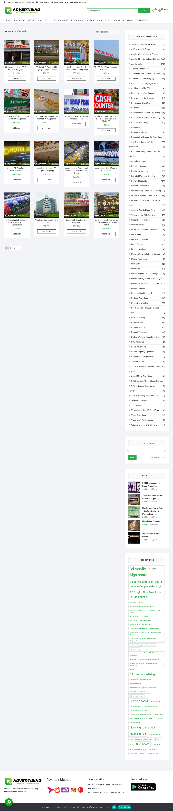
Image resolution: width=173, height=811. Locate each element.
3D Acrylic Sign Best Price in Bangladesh (145, 594)
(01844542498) (43, 2)
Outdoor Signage (138, 288)
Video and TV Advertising (142, 420)
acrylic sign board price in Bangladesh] (142, 645)
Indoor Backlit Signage (140, 220)
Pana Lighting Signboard (141, 293)
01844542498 (95, 788)
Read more (76, 124)
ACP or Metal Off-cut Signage (143, 49)
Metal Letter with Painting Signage (145, 254)
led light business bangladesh (139, 692)
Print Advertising (138, 317)
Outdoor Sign (94, 20)
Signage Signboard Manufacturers (145, 366)
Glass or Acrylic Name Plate (143, 210)
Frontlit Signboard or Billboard (144, 195)
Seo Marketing (137, 361)
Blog (108, 20)
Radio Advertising (138, 347)
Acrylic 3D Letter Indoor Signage (145, 54)
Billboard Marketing (139, 122)
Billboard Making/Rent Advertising (145, 117)
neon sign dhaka (154, 734)
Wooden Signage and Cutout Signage (146, 425)
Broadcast (135, 127)
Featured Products (139, 181)
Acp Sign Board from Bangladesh (140, 620)
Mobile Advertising (139, 259)
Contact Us (142, 20)
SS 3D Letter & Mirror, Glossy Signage (147, 381)
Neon (31, 20)
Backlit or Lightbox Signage (142, 93)
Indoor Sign (77, 20)
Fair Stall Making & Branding (143, 176)
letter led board (156, 701)
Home (8, 20)
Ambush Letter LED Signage (143, 78)
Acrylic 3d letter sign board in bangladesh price (144, 629)
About (117, 20)
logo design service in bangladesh (140, 714)
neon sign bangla (135, 722)
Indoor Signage (137, 225)
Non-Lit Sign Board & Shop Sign (144, 273)
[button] (9, 802)
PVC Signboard (137, 342)
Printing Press (137, 322)
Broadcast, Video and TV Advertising (146, 137)
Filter (132, 457)
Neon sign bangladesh (143, 727)
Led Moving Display (139, 239)
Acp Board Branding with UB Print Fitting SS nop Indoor (145, 611)
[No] (170, 807)
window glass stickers (137, 753)
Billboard (19, 20)
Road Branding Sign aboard (142, 356)
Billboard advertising (142, 674)
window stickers (152, 753)
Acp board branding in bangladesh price (142, 606)
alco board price (135, 649)
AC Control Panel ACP (136, 602)
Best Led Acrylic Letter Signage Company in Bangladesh (143, 664)
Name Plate (158, 714)
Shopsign (158, 739)
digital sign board (135, 684)
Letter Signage (60, 20)
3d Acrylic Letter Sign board (143, 572)
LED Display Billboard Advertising (145, 230)
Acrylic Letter (137, 64)
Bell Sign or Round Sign (141, 103)
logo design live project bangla (139, 710)
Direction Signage (138, 166)
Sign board (142, 744)
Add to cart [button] (17, 79)
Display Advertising (139, 171)
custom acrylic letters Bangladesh (140, 679)
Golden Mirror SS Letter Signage (144, 215)
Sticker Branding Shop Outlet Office (146, 395)
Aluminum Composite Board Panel (145, 74)
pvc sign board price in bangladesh (141, 739)
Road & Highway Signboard (142, 352)
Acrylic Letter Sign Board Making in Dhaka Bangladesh (143, 640)
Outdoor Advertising (139, 283)
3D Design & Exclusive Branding (144, 44)
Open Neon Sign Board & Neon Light (146, 278)
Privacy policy (124, 807)
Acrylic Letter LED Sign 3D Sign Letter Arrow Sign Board (145, 634)
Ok (114, 807)
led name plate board (136, 696)
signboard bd (157, 744)
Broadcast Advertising (140, 132)
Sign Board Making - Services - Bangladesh (143, 749)
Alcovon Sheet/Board (140, 69)
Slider (133, 371)
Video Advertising (138, 415)
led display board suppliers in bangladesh (143, 688)
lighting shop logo (135, 706)
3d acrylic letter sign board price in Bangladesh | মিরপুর (146, 584)
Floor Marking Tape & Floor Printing (146, 191)
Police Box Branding (139, 303)
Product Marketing (139, 327)
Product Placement (139, 332)
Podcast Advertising (139, 298)
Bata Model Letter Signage (142, 98)
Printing (128, 20)
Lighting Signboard (139, 249)
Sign (131, 744)
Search (144, 10)
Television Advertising (140, 400)
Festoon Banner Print (140, 186)
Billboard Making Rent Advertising (145, 113)
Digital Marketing (138, 161)
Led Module (136, 234)
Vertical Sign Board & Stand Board (145, 410)
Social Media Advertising (141, 376)
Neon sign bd (138, 733)
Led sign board (139, 701)
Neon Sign (135, 269)
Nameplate (43, 20)
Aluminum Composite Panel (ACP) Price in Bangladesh (143, 654)
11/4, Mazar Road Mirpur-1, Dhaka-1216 (20, 2)
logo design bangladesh (152, 706)
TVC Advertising (138, 405)
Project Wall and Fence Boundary (145, 337)
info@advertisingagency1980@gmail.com (107, 792)
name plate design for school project (141, 718)
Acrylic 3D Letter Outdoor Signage (145, 59)
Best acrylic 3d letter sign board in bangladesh (144, 659)
